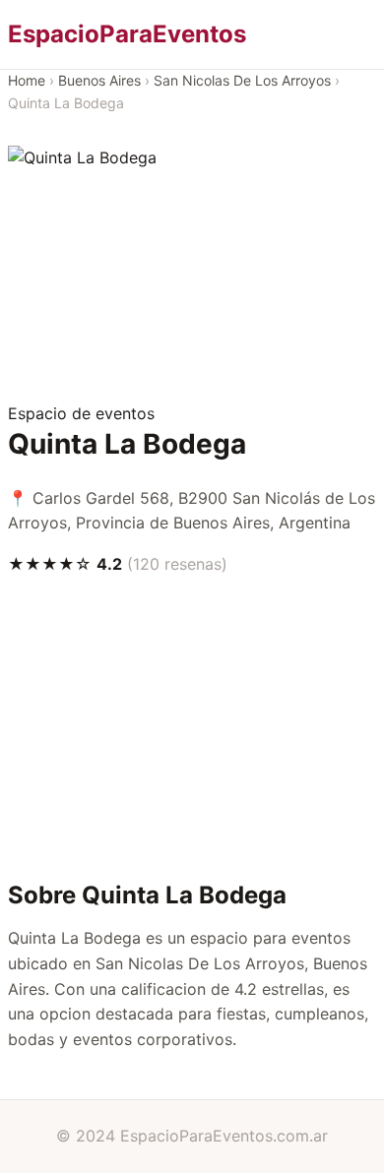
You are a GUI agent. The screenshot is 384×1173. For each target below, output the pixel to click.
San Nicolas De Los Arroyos (242, 80)
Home (26, 80)
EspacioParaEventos (127, 34)
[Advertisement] (192, 286)
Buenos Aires (99, 80)
